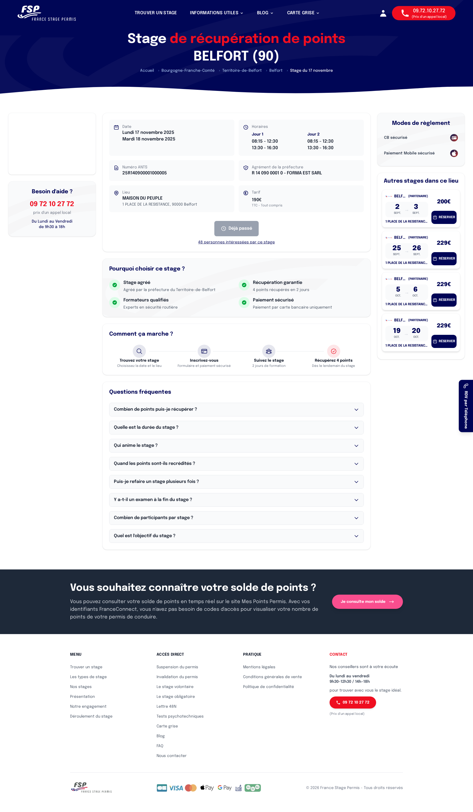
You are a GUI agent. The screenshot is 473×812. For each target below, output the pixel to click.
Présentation (82, 697)
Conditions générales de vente (272, 677)
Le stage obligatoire (176, 697)
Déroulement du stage (91, 716)
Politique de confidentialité (268, 687)
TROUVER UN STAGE (156, 13)
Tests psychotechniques (180, 716)
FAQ (160, 746)
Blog (161, 736)
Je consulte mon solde (363, 602)
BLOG (263, 13)
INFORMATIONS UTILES (214, 13)
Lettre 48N (166, 707)
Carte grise (167, 726)
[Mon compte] (383, 13)
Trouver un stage (86, 667)
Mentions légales (259, 667)
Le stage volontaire (175, 687)
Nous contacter (172, 756)
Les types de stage (88, 677)
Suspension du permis (177, 667)
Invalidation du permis (177, 677)
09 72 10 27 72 (52, 204)
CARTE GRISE (301, 13)
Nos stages (81, 687)
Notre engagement (88, 707)
